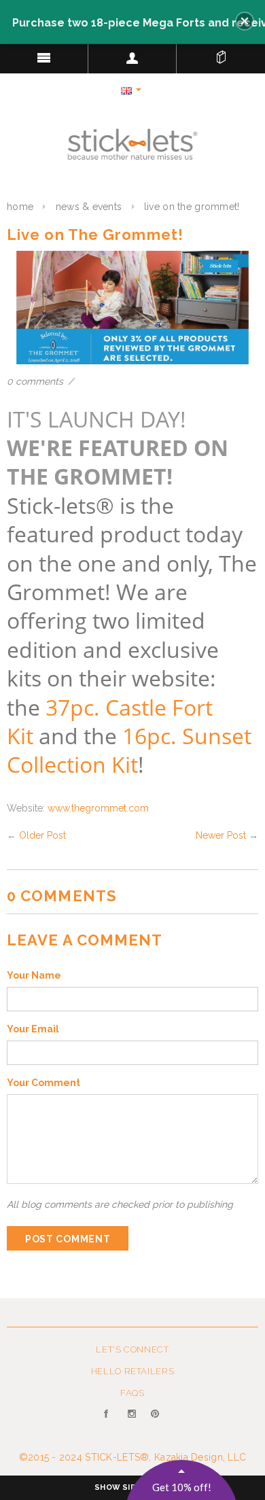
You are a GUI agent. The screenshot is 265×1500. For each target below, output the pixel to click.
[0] (221, 54)
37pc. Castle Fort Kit (110, 721)
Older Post (42, 835)
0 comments (36, 381)
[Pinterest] (156, 1422)
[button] (244, 21)
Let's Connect (132, 1349)
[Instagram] (133, 1422)
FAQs (132, 1393)
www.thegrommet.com (98, 808)
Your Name (34, 975)
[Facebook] (109, 1422)
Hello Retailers (133, 1371)
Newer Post (221, 835)
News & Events (89, 206)
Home (20, 206)
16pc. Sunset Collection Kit (129, 749)
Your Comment (43, 1082)
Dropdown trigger (132, 57)
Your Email (33, 1029)
